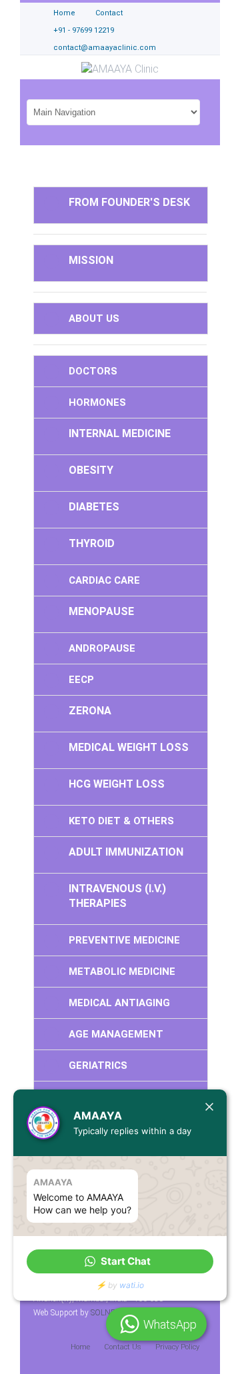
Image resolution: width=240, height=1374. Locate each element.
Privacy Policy (177, 1347)
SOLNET (105, 1312)
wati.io (131, 1285)
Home (80, 1347)
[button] (120, 1261)
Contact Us (122, 1347)
